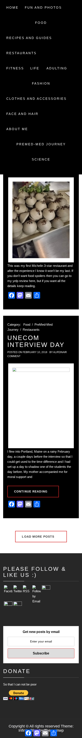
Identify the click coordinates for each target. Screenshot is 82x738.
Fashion (41, 83)
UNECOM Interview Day (36, 341)
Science (41, 159)
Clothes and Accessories (36, 98)
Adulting (56, 68)
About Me (17, 129)
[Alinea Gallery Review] (41, 220)
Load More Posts (38, 536)
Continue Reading (31, 491)
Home (12, 7)
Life (34, 68)
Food (41, 22)
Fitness (15, 68)
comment (13, 356)
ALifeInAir (60, 352)
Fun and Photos (43, 7)
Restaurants (21, 53)
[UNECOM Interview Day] (41, 406)
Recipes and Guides (29, 38)
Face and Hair (22, 114)
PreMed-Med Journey (41, 144)
